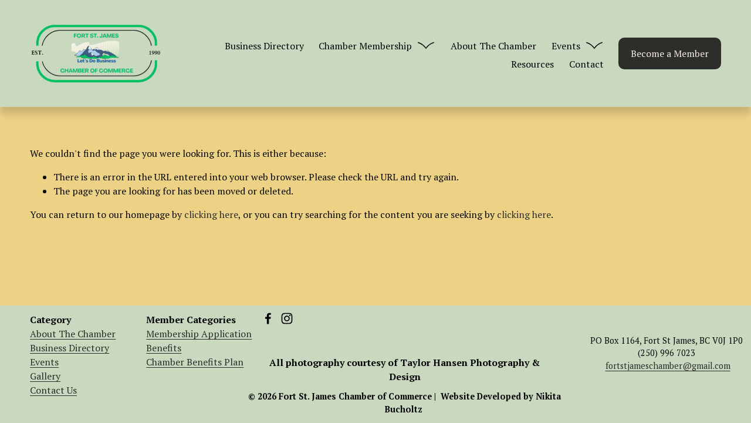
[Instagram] (287, 318)
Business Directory (264, 45)
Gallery (45, 376)
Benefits (163, 347)
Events (44, 361)
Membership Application (199, 333)
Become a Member (670, 53)
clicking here (211, 214)
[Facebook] (268, 318)
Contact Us (53, 390)
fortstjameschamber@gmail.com (667, 365)
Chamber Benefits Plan (194, 361)
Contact (586, 64)
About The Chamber (493, 45)
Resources (532, 64)
